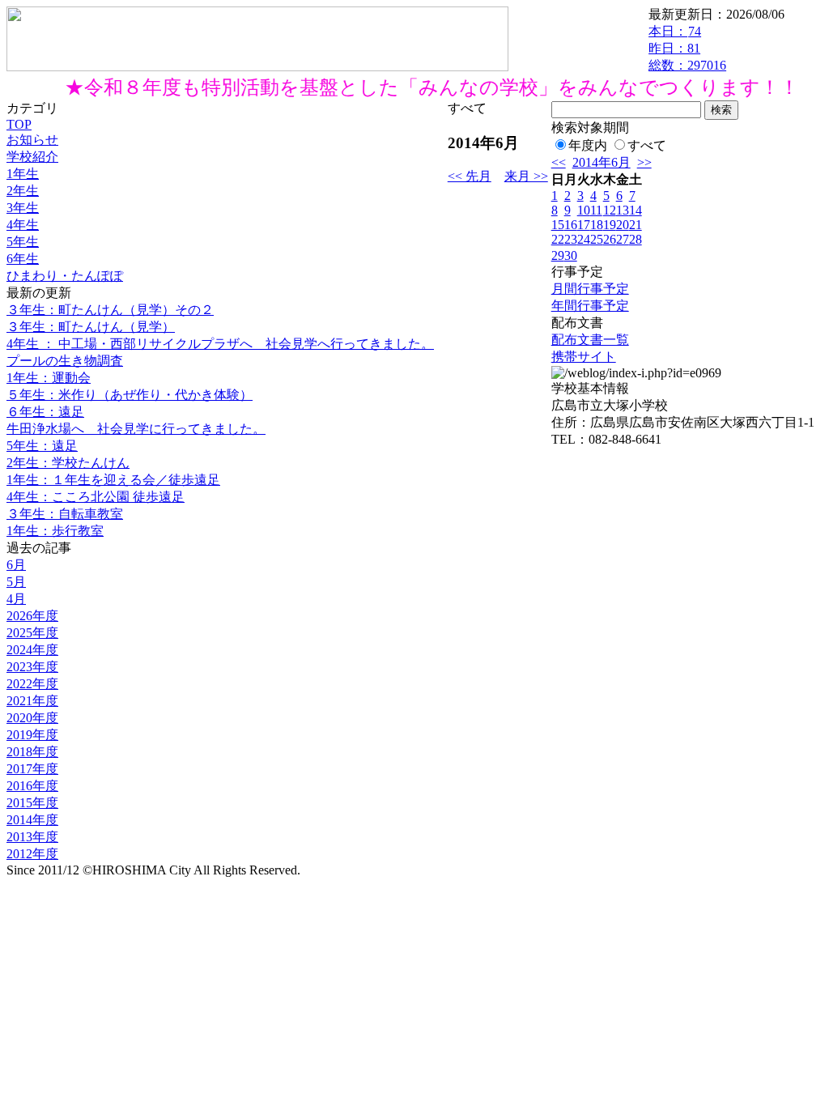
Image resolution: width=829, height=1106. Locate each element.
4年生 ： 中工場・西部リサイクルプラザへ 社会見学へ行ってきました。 (220, 344)
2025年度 (32, 633)
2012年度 (32, 854)
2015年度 (32, 803)
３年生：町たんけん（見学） (90, 327)
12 (609, 210)
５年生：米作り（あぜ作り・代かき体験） (129, 395)
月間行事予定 (590, 289)
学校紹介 (32, 157)
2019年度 (32, 735)
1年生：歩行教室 (55, 531)
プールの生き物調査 (64, 361)
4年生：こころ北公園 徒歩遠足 (95, 497)
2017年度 (32, 769)
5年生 (22, 242)
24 (583, 239)
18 (596, 225)
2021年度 (32, 701)
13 (622, 210)
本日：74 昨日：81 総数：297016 (687, 48)
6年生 (22, 259)
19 (609, 225)
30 (570, 255)
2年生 (22, 191)
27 (622, 239)
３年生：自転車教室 (64, 514)
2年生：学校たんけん (68, 463)
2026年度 (32, 616)
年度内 (587, 145)
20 (622, 225)
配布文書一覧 (590, 340)
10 (583, 210)
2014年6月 (601, 162)
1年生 (22, 174)
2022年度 (32, 684)
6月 (16, 565)
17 (583, 225)
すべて (646, 145)
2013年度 (32, 837)
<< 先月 (469, 176)
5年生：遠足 (42, 446)
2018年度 (32, 752)
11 (596, 210)
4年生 (22, 225)
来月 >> (526, 176)
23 (570, 239)
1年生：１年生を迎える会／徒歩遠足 (113, 480)
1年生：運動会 (48, 378)
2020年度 (32, 718)
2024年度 (32, 650)
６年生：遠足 (45, 412)
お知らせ (32, 140)
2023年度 (32, 667)
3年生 (22, 208)
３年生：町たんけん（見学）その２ (110, 310)
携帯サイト (583, 357)
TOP (19, 124)
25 (596, 239)
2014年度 (32, 820)
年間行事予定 (590, 306)
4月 (16, 599)
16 (570, 225)
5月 (16, 582)
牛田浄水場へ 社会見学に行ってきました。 (136, 429)
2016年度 (32, 786)
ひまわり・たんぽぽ (64, 276)
